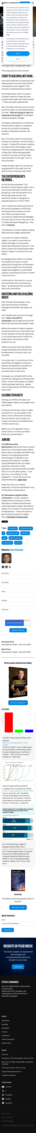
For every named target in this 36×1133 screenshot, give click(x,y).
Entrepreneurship (26, 528)
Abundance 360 (13, 533)
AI (3, 533)
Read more (16, 757)
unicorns (18, 543)
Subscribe (18, 967)
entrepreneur (7, 543)
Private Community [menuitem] (8, 1039)
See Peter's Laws (18, 907)
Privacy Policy (6, 1113)
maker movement (15, 538)
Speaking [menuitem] (5, 1024)
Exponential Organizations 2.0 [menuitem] (12, 1071)
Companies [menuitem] (5, 1035)
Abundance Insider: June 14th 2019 (16, 644)
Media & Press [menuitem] (6, 1043)
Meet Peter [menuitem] (5, 1021)
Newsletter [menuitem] (5, 1028)
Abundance (12, 528)
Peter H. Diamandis (16, 549)
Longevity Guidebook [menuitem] (9, 1075)
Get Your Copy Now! (18, 703)
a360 (4, 538)
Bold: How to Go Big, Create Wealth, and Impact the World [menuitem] (17, 1063)
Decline (18, 59)
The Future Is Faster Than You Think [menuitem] (13, 1068)
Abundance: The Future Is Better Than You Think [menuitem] (18, 1058)
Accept (18, 53)
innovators (25, 533)
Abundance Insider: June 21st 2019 (16, 652)
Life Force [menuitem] (5, 1054)
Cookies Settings (7, 1121)
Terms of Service (7, 1117)
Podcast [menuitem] (4, 1032)
